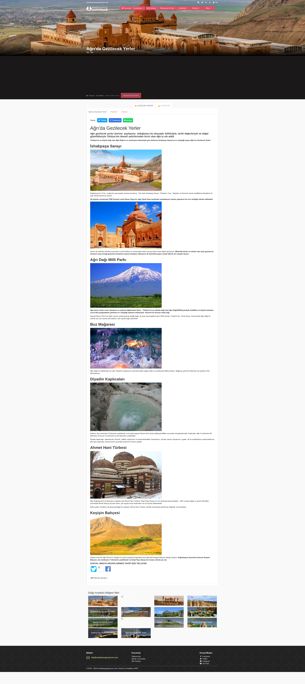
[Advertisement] (152, 75)
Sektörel (195, 8)
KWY (136, 668)
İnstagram (206, 661)
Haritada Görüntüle (131, 95)
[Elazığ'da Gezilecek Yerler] (202, 606)
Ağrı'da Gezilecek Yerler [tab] (98, 112)
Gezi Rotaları (151, 8)
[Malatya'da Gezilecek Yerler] (202, 616)
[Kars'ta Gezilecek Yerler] (169, 616)
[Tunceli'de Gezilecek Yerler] (169, 627)
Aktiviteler (182, 8)
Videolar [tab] (124, 112)
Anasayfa (127, 8)
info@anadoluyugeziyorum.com (104, 657)
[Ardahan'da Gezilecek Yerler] (103, 637)
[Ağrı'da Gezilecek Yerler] (103, 605)
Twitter (103, 120)
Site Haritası (136, 661)
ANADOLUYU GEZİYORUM (97, 8)
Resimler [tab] (114, 112)
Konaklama (137, 8)
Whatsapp (128, 120)
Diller (216, 2)
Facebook (116, 120)
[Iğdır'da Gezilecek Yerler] (136, 637)
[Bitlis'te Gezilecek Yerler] (169, 605)
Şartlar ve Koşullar (138, 659)
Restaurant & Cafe (167, 8)
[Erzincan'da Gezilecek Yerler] (103, 616)
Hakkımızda (136, 656)
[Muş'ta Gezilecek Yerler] (103, 627)
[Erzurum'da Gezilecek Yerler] (136, 616)
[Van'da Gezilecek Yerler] (202, 627)
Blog (207, 8)
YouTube (205, 663)
